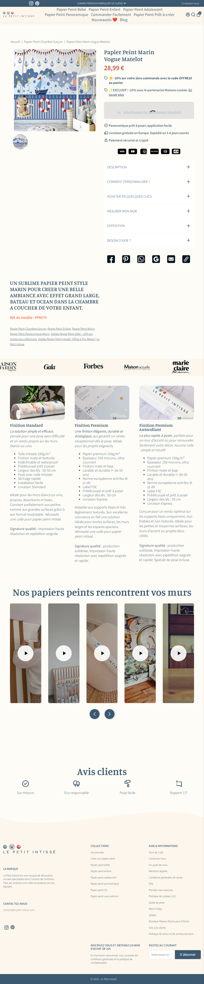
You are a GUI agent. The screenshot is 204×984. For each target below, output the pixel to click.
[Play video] (25, 653)
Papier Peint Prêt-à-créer (154, 14)
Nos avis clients (157, 927)
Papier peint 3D (99, 890)
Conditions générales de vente (165, 877)
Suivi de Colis (156, 852)
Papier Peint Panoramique (66, 14)
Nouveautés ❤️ (104, 19)
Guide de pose (157, 902)
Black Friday (155, 908)
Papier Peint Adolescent (143, 9)
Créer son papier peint (103, 858)
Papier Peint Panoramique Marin (30, 334)
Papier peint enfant (101, 871)
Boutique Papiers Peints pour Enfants (169, 921)
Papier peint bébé (100, 865)
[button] (95, 714)
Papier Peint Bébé (71, 9)
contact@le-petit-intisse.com (19, 910)
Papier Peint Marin (83, 329)
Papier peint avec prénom (105, 896)
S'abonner (188, 954)
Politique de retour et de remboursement (171, 934)
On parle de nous (158, 865)
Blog (124, 19)
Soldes (152, 915)
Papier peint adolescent (103, 877)
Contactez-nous (190, 3)
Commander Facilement (111, 14)
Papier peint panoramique (105, 883)
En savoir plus (134, 3)
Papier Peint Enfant (105, 9)
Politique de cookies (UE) (162, 896)
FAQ (151, 883)
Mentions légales (158, 871)
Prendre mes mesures (161, 890)
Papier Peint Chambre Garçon (28, 329)
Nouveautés (97, 852)
